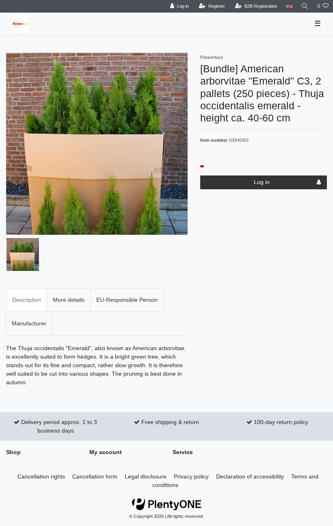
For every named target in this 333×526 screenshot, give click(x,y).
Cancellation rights (41, 476)
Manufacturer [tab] (29, 323)
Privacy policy (191, 476)
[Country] (289, 6)
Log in (262, 182)
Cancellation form (94, 476)
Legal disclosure (145, 476)
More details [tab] (68, 300)
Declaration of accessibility (250, 476)
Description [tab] (26, 300)
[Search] (305, 6)
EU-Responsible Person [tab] (127, 300)
